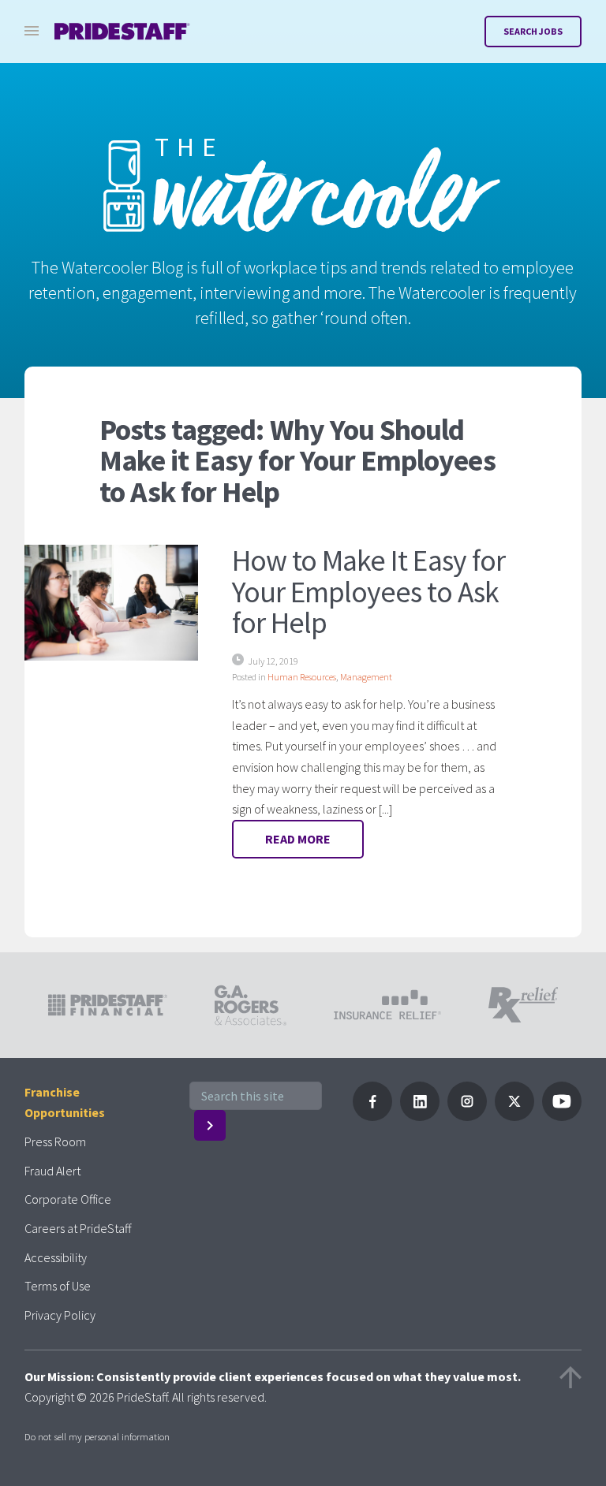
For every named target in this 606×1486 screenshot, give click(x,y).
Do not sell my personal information (97, 1436)
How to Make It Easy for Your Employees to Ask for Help (368, 591)
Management (366, 677)
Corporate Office (67, 1199)
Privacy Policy (59, 1315)
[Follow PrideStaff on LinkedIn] (420, 1116)
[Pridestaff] (122, 31)
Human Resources (301, 677)
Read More (298, 839)
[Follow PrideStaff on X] (514, 1116)
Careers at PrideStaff (77, 1228)
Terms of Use (57, 1286)
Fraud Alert (52, 1171)
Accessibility (55, 1257)
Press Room (55, 1141)
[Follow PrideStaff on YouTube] (562, 1116)
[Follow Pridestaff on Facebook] (372, 1116)
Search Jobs (533, 31)
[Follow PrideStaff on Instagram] (467, 1116)
